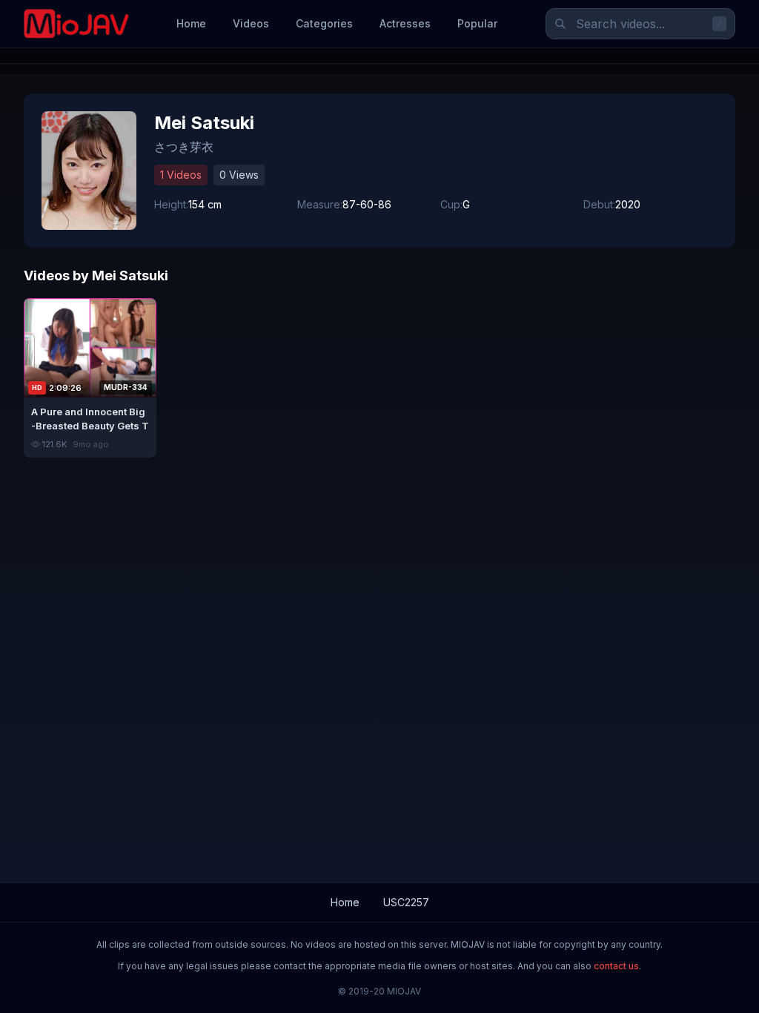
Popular (477, 23)
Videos (251, 23)
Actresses (405, 23)
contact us (616, 965)
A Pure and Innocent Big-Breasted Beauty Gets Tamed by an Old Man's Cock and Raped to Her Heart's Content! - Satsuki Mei (90, 419)
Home (191, 23)
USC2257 (406, 902)
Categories (324, 23)
